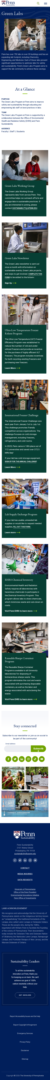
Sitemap (25, 1059)
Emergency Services (25, 1033)
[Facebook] (8, 759)
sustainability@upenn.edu (25, 854)
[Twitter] (15, 759)
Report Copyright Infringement (25, 1025)
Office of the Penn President (25, 892)
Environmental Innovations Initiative (25, 895)
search (38, 3)
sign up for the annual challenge (20, 462)
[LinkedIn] (21, 759)
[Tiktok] (35, 759)
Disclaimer (25, 1050)
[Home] (8, 3)
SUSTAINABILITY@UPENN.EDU (24, 208)
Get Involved (25, 995)
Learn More (10, 368)
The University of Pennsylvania (32, 1076)
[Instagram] (28, 759)
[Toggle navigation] (46, 3)
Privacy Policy (25, 1042)
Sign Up (8, 283)
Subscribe (38, 749)
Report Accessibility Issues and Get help (25, 1016)
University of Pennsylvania (25, 889)
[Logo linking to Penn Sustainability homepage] (25, 835)
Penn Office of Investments (25, 898)
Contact (25, 868)
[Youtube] (41, 759)
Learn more (10, 532)
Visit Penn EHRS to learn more (19, 611)
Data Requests (25, 880)
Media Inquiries (25, 874)
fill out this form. (22, 527)
